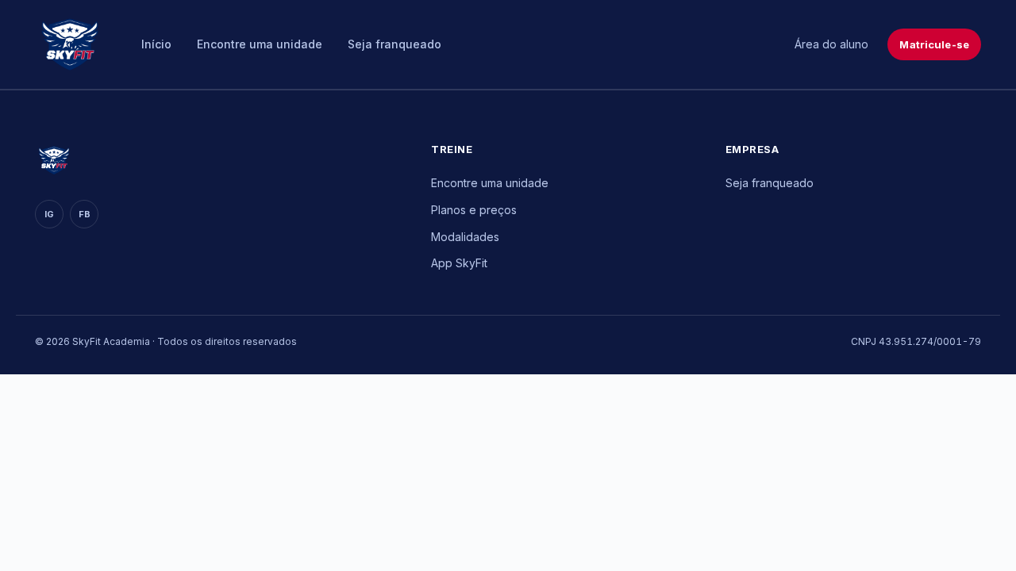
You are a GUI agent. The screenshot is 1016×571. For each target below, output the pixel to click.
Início (156, 44)
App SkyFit (459, 263)
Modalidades (465, 236)
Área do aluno (831, 44)
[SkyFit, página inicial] (70, 44)
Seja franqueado (394, 44)
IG (49, 214)
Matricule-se (934, 44)
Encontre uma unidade (259, 44)
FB (84, 214)
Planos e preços (474, 210)
